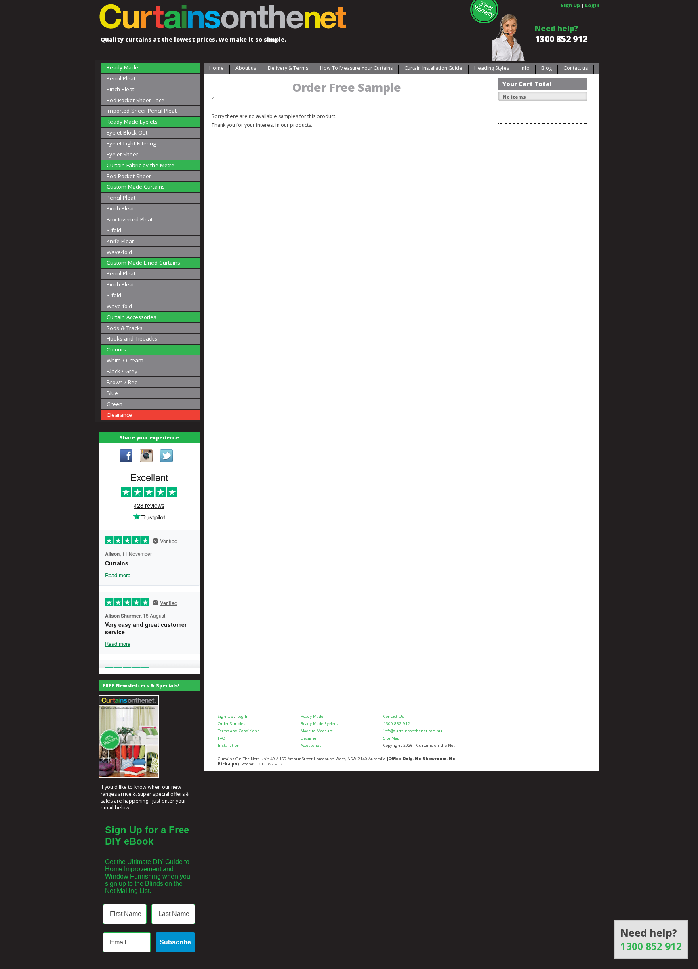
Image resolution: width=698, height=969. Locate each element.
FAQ (221, 738)
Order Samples (231, 723)
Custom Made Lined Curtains (143, 262)
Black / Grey (122, 371)
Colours (116, 349)
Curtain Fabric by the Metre (140, 165)
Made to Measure (317, 731)
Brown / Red (122, 382)
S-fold (114, 230)
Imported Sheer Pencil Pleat (142, 110)
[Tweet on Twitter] (166, 456)
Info (525, 68)
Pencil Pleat (121, 78)
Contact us (575, 68)
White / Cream (125, 360)
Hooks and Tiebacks (132, 338)
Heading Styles (491, 68)
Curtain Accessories (131, 317)
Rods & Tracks (125, 328)
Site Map (391, 738)
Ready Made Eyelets (132, 121)
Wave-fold (119, 252)
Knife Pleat (120, 241)
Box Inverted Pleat (130, 219)
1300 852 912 (561, 38)
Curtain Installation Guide (433, 68)
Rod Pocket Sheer (129, 176)
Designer (309, 738)
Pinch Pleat (120, 89)
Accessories (311, 745)
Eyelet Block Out (127, 132)
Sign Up (570, 5)
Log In (243, 716)
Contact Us (393, 716)
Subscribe (175, 942)
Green (114, 404)
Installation (229, 745)
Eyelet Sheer (122, 154)
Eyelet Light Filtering (131, 143)
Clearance (119, 414)
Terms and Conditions (238, 731)
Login (592, 5)
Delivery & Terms (288, 68)
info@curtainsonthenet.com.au (412, 731)
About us (245, 68)
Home (216, 68)
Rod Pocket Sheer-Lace (135, 100)
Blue (112, 393)
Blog (546, 68)
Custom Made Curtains (136, 186)
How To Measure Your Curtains (356, 68)
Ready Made (122, 67)
